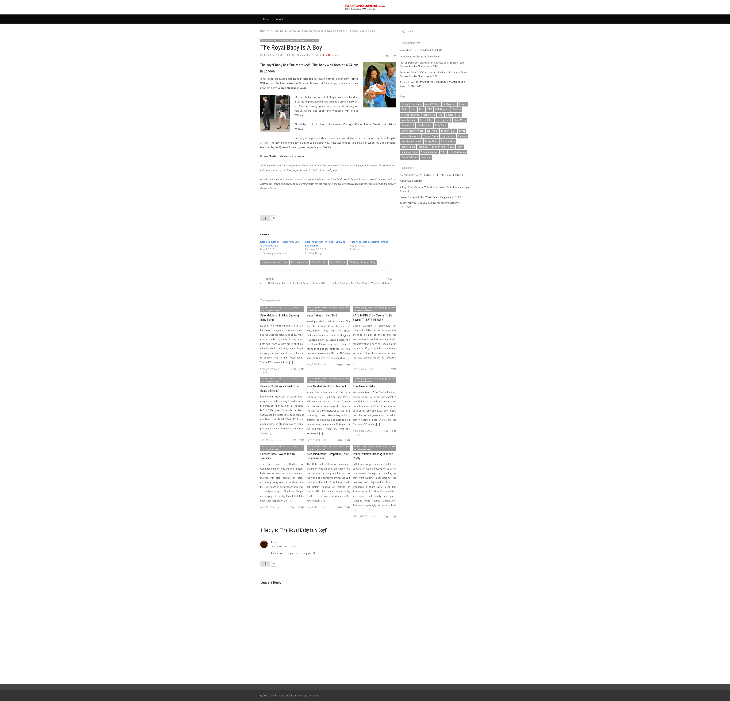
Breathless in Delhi (364, 386)
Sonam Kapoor (429, 152)
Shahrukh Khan (409, 152)
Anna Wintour (432, 104)
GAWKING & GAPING (431, 50)
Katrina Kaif (408, 125)
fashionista (429, 114)
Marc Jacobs (448, 136)
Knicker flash (424, 125)
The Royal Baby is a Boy (362, 262)
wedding (426, 157)
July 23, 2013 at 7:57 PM (283, 546)
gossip (449, 114)
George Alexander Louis (274, 262)
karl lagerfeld (443, 120)
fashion (457, 109)
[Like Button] (265, 218)
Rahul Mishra (448, 141)
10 (299, 507)
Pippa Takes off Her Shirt (322, 315)
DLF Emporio (442, 109)
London (445, 130)
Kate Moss (460, 120)
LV (454, 130)
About (279, 19)
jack (336, 55)
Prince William (338, 262)
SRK (443, 152)
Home (266, 19)
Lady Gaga (440, 125)
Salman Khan (439, 146)
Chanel (463, 104)
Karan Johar (426, 120)
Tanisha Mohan (457, 152)
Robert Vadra (408, 146)
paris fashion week (411, 141)
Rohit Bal (423, 146)
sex (452, 146)
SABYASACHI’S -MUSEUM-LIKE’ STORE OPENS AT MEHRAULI (431, 175)
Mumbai (462, 136)
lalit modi (432, 130)
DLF (430, 109)
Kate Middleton (299, 262)
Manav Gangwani (411, 136)
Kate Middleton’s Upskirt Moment (369, 241)
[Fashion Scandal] (365, 7)
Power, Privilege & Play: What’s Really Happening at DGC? (430, 197)
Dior (421, 109)
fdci (440, 114)
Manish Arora (431, 136)
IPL (458, 114)
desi (413, 109)
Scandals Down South (428, 56)
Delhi (404, 109)
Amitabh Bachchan (411, 104)
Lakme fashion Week (412, 130)
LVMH (462, 130)
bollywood (449, 104)
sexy (460, 146)
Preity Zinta (431, 141)
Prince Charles (319, 262)
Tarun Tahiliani (410, 157)
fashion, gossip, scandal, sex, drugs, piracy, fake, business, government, (289, 40)
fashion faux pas (410, 114)
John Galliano (409, 120)
